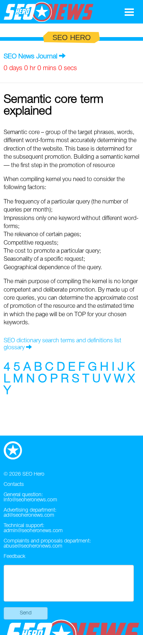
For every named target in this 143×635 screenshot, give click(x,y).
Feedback (14, 556)
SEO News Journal (30, 56)
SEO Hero (33, 474)
